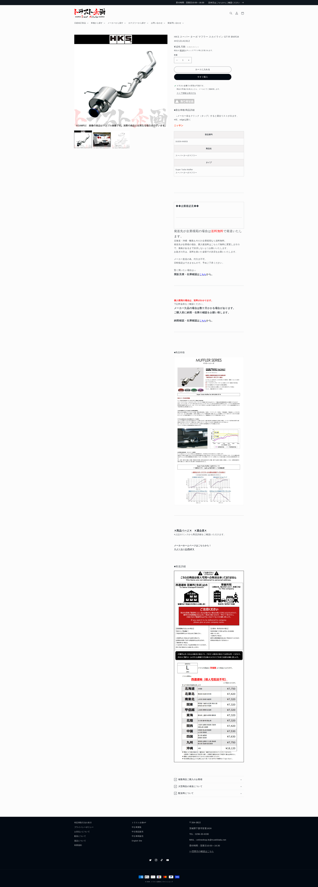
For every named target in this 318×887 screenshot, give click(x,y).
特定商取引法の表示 (83, 823)
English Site (137, 841)
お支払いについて (82, 832)
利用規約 (78, 845)
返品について (80, 841)
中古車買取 (136, 827)
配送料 (182, 50)
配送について (80, 836)
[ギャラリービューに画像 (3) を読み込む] (121, 139)
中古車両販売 (137, 836)
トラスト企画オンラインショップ (162, 881)
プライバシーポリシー (84, 827)
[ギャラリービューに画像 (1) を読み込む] (83, 139)
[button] (81, 23)
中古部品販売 (137, 832)
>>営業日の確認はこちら (201, 851)
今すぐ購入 (202, 77)
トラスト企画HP (139, 823)
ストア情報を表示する (186, 93)
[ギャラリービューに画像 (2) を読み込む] (102, 139)
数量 (176, 55)
